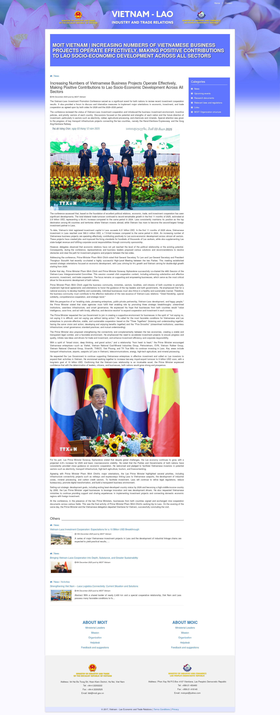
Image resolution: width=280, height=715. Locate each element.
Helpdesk (95, 642)
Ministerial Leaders (95, 627)
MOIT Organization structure (207, 111)
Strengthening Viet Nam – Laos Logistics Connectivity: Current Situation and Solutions (94, 586)
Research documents (204, 97)
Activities (65, 581)
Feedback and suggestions (95, 647)
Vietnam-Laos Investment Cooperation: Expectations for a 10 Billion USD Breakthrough (94, 529)
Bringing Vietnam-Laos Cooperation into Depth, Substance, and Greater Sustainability (94, 557)
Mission (95, 632)
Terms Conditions (162, 709)
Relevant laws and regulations (208, 102)
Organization (95, 637)
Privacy (175, 709)
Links (196, 107)
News (56, 75)
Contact (228, 3)
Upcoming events (202, 93)
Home (217, 3)
